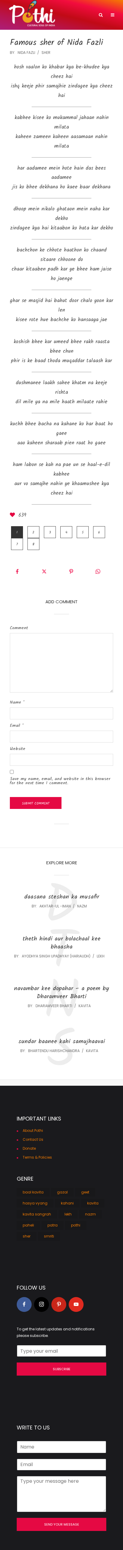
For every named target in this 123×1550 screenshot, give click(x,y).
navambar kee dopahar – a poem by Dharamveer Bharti (61, 993)
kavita (85, 1005)
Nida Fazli (26, 52)
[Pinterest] (58, 1304)
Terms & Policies (37, 1157)
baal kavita (33, 1192)
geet (85, 1192)
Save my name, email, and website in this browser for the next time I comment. (60, 781)
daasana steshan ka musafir (61, 897)
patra (52, 1225)
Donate (29, 1148)
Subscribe (61, 1369)
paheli (28, 1225)
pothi (75, 1225)
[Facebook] (24, 1304)
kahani (67, 1203)
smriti (49, 1236)
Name (17, 702)
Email (17, 726)
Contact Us (33, 1139)
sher (45, 52)
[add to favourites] (13, 515)
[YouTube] (76, 1304)
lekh (100, 956)
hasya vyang (35, 1203)
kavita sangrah (37, 1214)
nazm (82, 906)
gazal (62, 1192)
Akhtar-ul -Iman (55, 906)
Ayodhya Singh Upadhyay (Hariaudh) (56, 956)
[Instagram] (41, 1304)
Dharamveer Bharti (54, 1005)
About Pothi (33, 1130)
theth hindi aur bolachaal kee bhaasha (62, 943)
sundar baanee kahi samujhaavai (61, 1042)
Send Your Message (61, 1524)
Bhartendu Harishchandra (54, 1050)
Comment (19, 628)
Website (17, 749)
